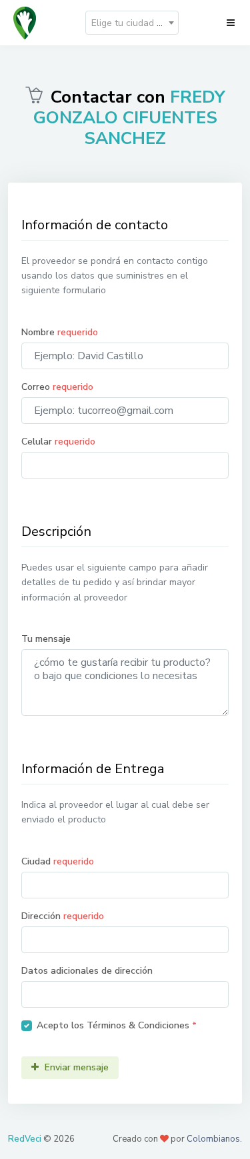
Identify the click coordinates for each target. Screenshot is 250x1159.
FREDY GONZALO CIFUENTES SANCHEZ (129, 117)
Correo (57, 387)
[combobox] (132, 23)
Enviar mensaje (75, 1067)
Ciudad (57, 861)
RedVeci (24, 1139)
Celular (58, 441)
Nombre (59, 332)
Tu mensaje (46, 638)
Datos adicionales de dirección (87, 970)
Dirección (62, 916)
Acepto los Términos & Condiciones (117, 1025)
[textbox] (132, 23)
